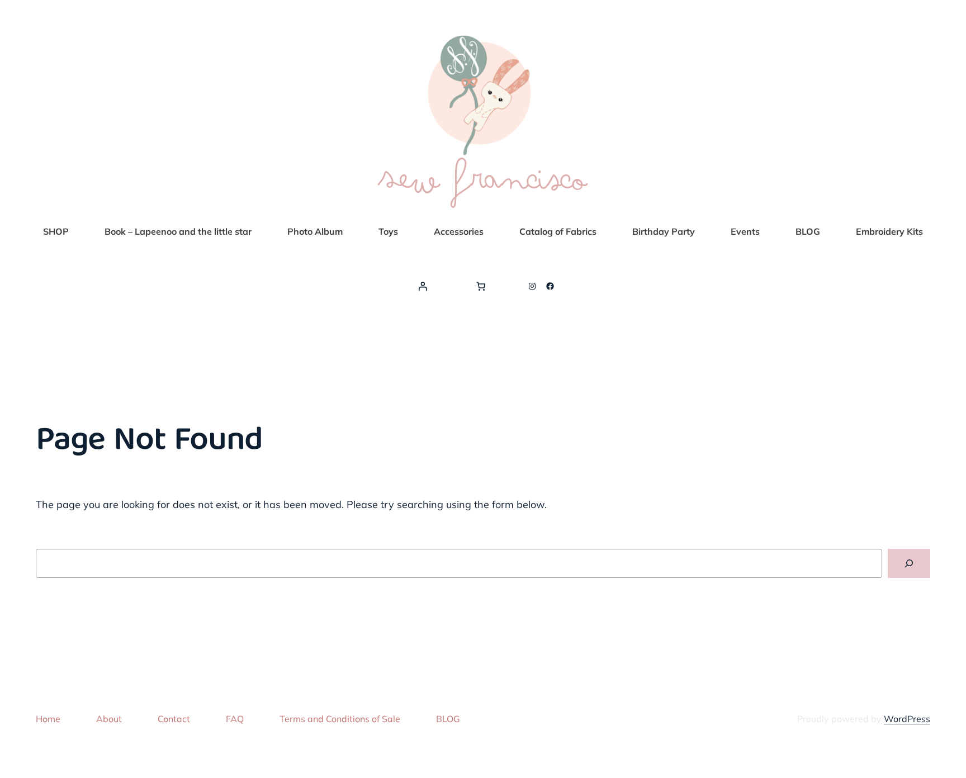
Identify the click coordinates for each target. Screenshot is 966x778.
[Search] (909, 563)
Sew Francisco (483, 178)
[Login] (422, 286)
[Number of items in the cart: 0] (481, 286)
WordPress (907, 718)
